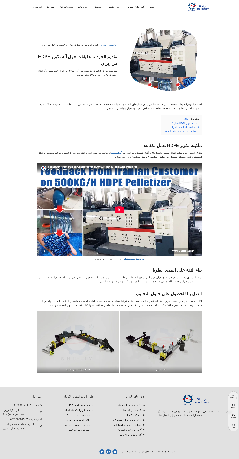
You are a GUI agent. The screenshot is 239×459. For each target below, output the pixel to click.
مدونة (103, 44)
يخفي (185, 119)
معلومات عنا (66, 6)
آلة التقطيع (116, 152)
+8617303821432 (20, 419)
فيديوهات (83, 6)
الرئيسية (113, 44)
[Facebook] (108, 451)
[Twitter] (101, 451)
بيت (152, 6)
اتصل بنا (51, 6)
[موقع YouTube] (114, 451)
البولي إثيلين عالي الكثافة (134, 258)
